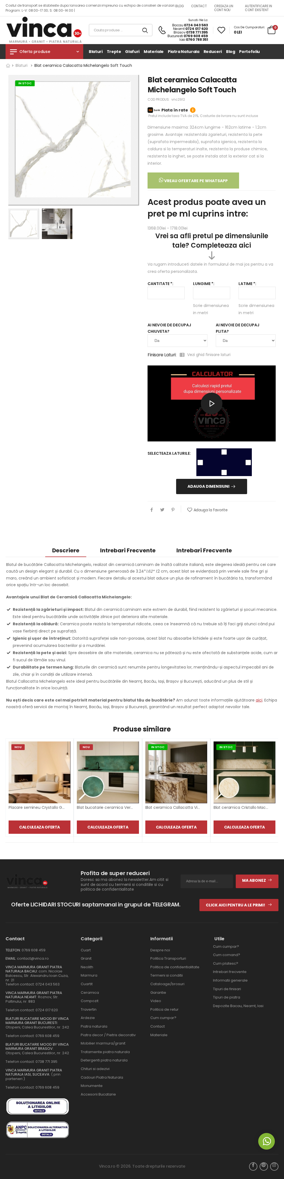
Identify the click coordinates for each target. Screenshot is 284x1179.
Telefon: (13, 950)
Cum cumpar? (163, 1017)
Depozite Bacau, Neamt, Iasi (238, 1005)
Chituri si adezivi (95, 1068)
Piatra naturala (94, 1026)
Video (155, 1000)
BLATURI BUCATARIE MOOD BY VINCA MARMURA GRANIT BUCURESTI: (37, 1021)
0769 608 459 (196, 36)
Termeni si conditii (166, 975)
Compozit (89, 1000)
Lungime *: (203, 283)
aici (259, 700)
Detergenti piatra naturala (104, 1060)
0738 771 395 (197, 32)
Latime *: (247, 283)
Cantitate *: (160, 283)
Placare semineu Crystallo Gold (38, 807)
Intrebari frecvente (128, 550)
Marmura (89, 975)
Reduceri (213, 51)
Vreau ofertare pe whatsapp (195, 181)
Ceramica (90, 992)
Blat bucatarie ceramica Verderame (111, 807)
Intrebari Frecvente (204, 550)
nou (18, 747)
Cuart (86, 950)
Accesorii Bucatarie (98, 1094)
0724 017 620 (196, 29)
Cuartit (87, 984)
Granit (86, 958)
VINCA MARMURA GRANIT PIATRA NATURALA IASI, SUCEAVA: (34, 1072)
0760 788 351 (197, 39)
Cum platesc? (225, 963)
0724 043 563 (196, 25)
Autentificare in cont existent (258, 7)
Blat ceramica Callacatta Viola (174, 807)
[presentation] (274, 790)
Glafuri (132, 51)
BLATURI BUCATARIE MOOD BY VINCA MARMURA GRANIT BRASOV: (37, 1046)
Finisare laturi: (162, 355)
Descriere (65, 550)
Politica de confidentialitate (174, 967)
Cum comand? (226, 954)
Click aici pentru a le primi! (236, 905)
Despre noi (160, 950)
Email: (11, 958)
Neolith (87, 967)
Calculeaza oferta (39, 827)
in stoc (25, 83)
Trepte (114, 51)
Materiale (154, 51)
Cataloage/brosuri (167, 984)
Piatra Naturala (183, 51)
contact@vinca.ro (33, 958)
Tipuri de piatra (226, 997)
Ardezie (88, 1017)
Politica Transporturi (168, 958)
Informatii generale (230, 980)
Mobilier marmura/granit (103, 1043)
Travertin (89, 1009)
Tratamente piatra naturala (105, 1052)
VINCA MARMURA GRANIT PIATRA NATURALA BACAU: (34, 969)
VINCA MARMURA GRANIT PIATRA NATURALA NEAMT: (34, 995)
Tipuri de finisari (227, 989)
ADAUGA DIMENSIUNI (208, 486)
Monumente (92, 1085)
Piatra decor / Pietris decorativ (108, 1035)
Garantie (158, 992)
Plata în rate (177, 110)
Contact (157, 1026)
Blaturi (96, 51)
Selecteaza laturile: (169, 453)
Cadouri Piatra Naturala (102, 1077)
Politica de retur (164, 1009)
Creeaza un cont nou (223, 7)
